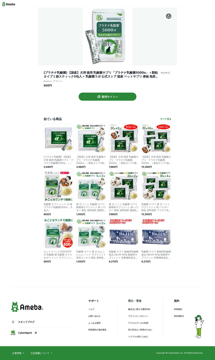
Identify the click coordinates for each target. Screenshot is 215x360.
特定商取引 (179, 316)
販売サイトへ (110, 96)
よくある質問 (94, 323)
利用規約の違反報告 (97, 329)
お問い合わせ (94, 316)
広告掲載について (40, 353)
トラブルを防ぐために (138, 336)
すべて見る (165, 118)
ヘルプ (91, 309)
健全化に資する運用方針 (139, 309)
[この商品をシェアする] (168, 16)
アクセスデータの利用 (138, 323)
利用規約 (178, 309)
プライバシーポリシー (138, 316)
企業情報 (17, 353)
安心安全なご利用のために (140, 329)
